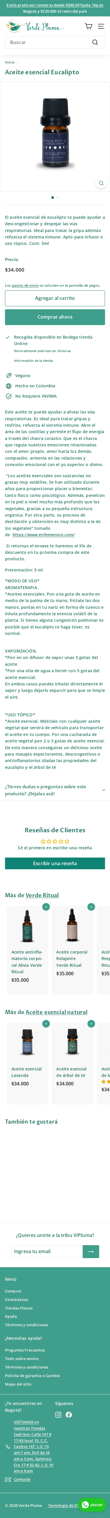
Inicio (9, 62)
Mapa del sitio (18, 1384)
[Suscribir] (91, 1251)
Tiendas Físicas (19, 1308)
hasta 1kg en (92, 5)
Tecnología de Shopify (68, 1505)
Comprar (13, 1291)
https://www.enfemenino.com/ (44, 534)
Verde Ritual (42, 895)
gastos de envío (25, 285)
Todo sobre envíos (21, 1358)
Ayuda (11, 1316)
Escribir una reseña (55, 863)
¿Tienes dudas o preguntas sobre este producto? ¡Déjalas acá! (45, 790)
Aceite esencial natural (56, 1012)
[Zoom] (101, 183)
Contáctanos (16, 1299)
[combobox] (55, 42)
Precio (11, 259)
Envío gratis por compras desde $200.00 (42, 5)
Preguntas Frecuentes (25, 1350)
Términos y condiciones (26, 1324)
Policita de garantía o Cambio (32, 1375)
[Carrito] (88, 26)
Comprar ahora (55, 317)
